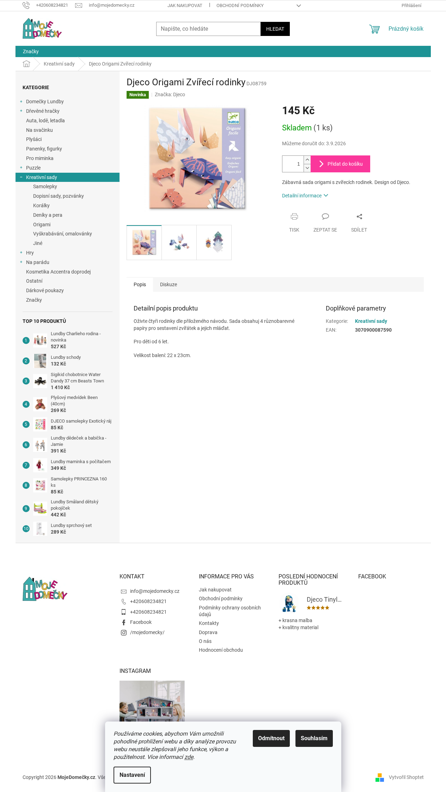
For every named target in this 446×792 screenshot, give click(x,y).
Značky (34, 300)
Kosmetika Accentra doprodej (58, 272)
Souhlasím (314, 738)
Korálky (41, 205)
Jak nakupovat (184, 5)
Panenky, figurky (44, 149)
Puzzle (33, 168)
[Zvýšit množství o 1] (307, 160)
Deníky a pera (47, 215)
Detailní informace (302, 195)
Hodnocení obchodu (221, 650)
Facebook (141, 622)
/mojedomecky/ (147, 632)
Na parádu (37, 262)
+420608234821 (148, 601)
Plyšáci (34, 139)
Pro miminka (40, 158)
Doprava (208, 632)
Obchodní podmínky (240, 5)
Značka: (170, 94)
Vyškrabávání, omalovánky (62, 234)
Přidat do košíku (345, 164)
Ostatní (34, 281)
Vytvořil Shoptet (406, 777)
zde (188, 757)
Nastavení (132, 775)
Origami (41, 224)
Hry (30, 253)
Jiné (37, 243)
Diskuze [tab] (168, 284)
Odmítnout (271, 738)
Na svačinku (39, 130)
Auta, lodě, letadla (45, 120)
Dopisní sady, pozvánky (58, 196)
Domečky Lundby (45, 101)
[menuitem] (31, 51)
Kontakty (209, 623)
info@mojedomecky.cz (154, 591)
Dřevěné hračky (43, 111)
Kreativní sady (41, 177)
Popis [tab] (140, 284)
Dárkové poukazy (45, 290)
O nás (205, 641)
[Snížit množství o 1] (307, 168)
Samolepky (45, 186)
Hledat (275, 29)
